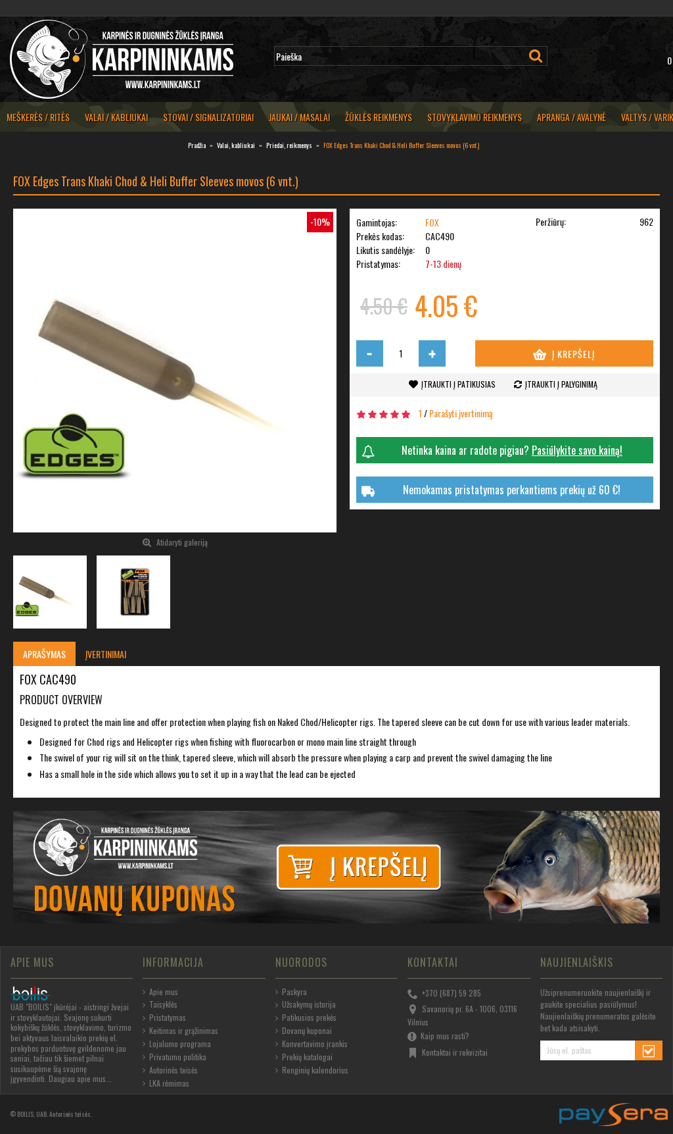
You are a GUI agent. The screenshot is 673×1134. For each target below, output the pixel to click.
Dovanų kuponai (307, 1030)
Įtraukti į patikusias (458, 384)
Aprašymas (44, 654)
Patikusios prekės (309, 1017)
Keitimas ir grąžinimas (183, 1030)
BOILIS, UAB (32, 1114)
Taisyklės (163, 1004)
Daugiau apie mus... (80, 1078)
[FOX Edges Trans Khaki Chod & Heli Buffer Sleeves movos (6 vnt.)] (174, 370)
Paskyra (294, 992)
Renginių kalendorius (315, 1070)
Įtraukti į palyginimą (561, 384)
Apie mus (163, 992)
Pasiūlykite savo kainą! (577, 450)
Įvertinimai (105, 654)
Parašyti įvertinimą (461, 413)
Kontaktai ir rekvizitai (455, 1051)
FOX (432, 222)
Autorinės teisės (173, 1070)
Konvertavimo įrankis (315, 1044)
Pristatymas (167, 1017)
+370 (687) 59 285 (451, 992)
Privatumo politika (177, 1057)
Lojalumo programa (180, 1044)
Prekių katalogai (307, 1057)
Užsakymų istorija (309, 1004)
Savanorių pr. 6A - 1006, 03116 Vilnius (462, 1015)
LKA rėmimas (169, 1083)
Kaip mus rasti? (445, 1035)
